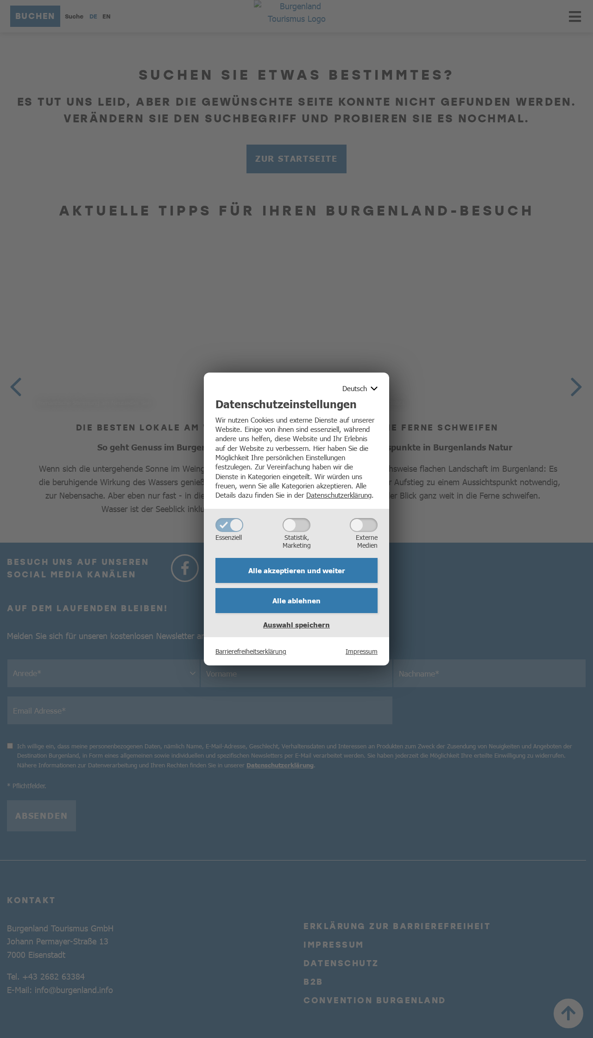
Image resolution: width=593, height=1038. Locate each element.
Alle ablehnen (296, 600)
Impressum (362, 651)
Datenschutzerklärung (339, 494)
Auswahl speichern (296, 624)
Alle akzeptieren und (296, 570)
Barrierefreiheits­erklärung (250, 651)
